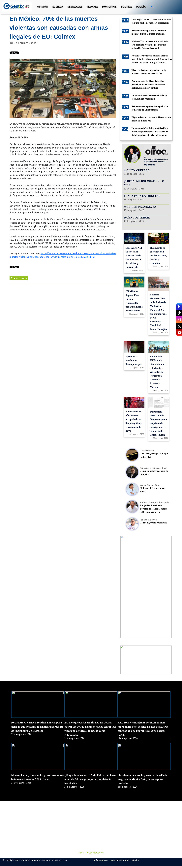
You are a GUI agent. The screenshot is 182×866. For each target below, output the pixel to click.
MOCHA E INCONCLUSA (140, 206)
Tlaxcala (92, 6)
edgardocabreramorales (155, 161)
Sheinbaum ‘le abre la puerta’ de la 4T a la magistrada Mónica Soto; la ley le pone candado (142, 779)
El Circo (57, 6)
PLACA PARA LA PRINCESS (142, 195)
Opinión (42, 6)
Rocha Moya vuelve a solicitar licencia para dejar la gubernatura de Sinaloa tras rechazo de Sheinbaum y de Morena (37, 726)
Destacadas (74, 6)
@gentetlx (150, 165)
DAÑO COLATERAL (137, 217)
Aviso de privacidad (119, 860)
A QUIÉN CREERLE (136, 170)
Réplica (135, 860)
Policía (140, 6)
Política (126, 6)
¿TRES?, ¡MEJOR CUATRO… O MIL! (144, 183)
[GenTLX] (91, 817)
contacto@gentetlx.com (91, 852)
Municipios (109, 6)
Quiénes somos (100, 860)
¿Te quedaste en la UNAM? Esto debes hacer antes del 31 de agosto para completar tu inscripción (90, 779)
